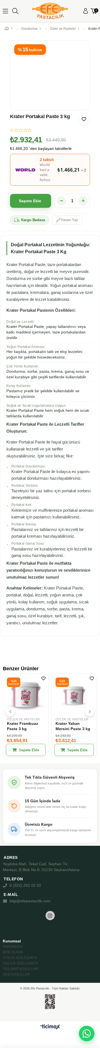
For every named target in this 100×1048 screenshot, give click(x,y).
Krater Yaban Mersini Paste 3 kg (73, 726)
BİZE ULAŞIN (13, 952)
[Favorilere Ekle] (84, 119)
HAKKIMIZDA (13, 947)
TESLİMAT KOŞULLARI (20, 969)
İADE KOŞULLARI (16, 974)
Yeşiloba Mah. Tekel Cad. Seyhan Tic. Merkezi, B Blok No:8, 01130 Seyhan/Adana (41, 867)
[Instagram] (50, 915)
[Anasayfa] (9, 28)
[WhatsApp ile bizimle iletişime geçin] (86, 1033)
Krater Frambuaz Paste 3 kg (22, 726)
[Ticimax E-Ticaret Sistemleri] (50, 1027)
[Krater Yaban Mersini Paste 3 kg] (74, 696)
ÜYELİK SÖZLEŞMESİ (20, 958)
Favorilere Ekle (43, 678)
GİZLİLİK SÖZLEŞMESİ (20, 963)
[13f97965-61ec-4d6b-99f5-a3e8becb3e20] (50, 1001)
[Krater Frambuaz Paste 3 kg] (25, 696)
